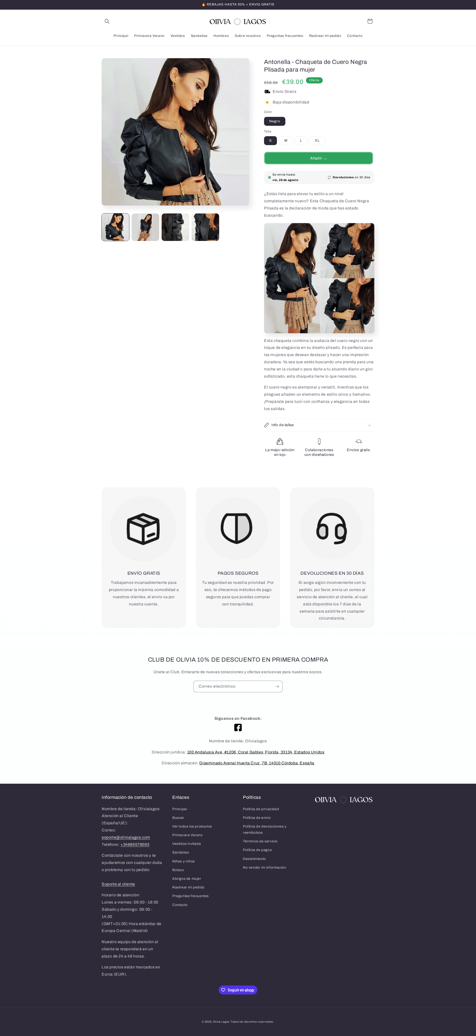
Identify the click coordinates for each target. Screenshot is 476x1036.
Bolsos (178, 870)
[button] (107, 21)
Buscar (178, 818)
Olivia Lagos (221, 1021)
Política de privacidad (261, 809)
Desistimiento (254, 859)
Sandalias (180, 852)
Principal (179, 809)
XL (317, 140)
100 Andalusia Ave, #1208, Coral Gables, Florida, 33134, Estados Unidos (256, 752)
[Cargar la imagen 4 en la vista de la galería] (205, 227)
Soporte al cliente (118, 884)
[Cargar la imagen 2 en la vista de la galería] (145, 227)
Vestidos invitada (186, 844)
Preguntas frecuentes (190, 896)
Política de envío (256, 818)
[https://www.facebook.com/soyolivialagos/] (238, 727)
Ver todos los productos (192, 826)
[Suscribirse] (276, 686)
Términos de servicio (260, 841)
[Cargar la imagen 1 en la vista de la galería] (115, 227)
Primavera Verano (187, 835)
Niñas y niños (183, 861)
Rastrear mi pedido (188, 887)
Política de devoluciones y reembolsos (265, 829)
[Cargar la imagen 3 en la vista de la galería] (175, 227)
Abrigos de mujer (186, 879)
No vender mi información (264, 867)
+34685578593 (134, 844)
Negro (274, 121)
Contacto (180, 905)
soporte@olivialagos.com (126, 837)
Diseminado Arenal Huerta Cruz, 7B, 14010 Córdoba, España (256, 763)
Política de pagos (257, 850)
